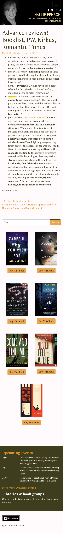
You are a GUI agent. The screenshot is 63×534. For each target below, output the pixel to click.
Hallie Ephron (47, 14)
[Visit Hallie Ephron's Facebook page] (48, 10)
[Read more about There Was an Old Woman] (46, 299)
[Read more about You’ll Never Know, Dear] (46, 248)
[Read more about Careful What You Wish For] (17, 248)
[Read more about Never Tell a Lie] (46, 349)
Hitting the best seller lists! (18, 201)
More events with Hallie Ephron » (20, 487)
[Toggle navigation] (56, 4)
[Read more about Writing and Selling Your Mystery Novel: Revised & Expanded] (31, 400)
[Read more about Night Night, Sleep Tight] (17, 299)
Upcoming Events (17, 452)
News (15, 190)
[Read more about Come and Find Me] (17, 349)
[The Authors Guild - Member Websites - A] (11, 518)
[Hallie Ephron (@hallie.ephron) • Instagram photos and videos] (55, 10)
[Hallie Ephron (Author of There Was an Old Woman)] (59, 10)
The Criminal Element (34, 117)
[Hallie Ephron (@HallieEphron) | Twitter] (51, 10)
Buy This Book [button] (16, 270)
